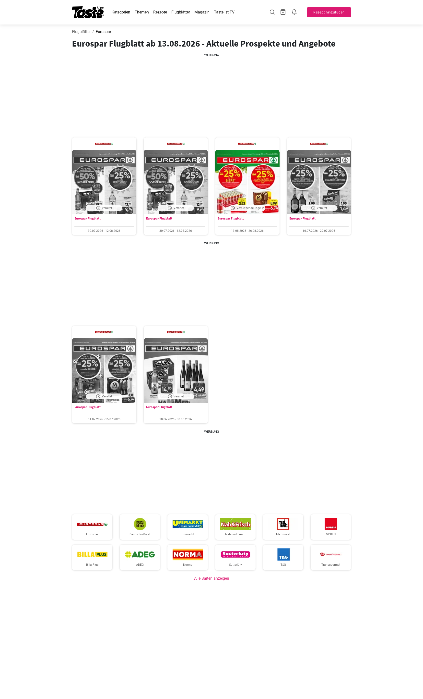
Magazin (202, 12)
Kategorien (121, 12)
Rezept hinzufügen (329, 12)
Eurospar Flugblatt (87, 218)
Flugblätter (180, 12)
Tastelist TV (224, 12)
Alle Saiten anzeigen (211, 578)
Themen (142, 12)
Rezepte (160, 12)
